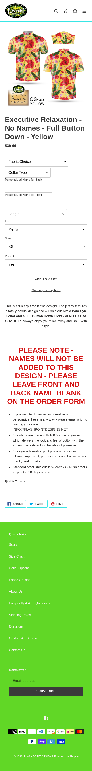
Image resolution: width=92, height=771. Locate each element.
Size (8, 238)
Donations (16, 626)
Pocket (9, 256)
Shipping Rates (20, 615)
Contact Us (17, 650)
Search (14, 544)
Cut (7, 221)
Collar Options (19, 568)
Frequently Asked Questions (29, 603)
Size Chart (16, 556)
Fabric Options (19, 580)
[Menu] (84, 11)
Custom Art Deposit (23, 638)
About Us (16, 591)
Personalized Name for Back (23, 179)
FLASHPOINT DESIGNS (38, 756)
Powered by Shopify (66, 756)
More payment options (46, 290)
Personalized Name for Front (23, 194)
